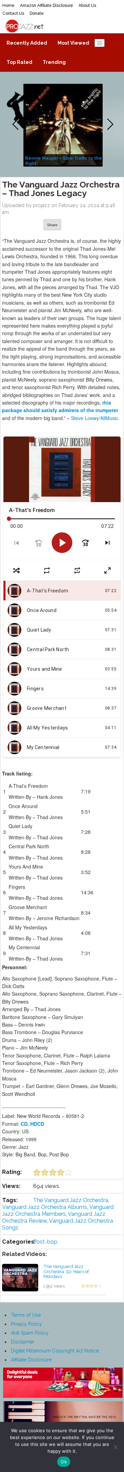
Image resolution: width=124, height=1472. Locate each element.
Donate (37, 13)
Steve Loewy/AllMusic (94, 418)
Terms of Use (26, 1315)
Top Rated (19, 62)
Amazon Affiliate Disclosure (46, 5)
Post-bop (45, 1241)
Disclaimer (22, 1342)
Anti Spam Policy (30, 1333)
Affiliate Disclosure (31, 1359)
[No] (115, 1446)
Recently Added (27, 43)
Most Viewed (73, 43)
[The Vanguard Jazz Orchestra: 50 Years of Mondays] (20, 1277)
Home (8, 5)
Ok (64, 1461)
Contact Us (13, 13)
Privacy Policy (26, 1324)
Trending (54, 62)
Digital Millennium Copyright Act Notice (55, 1351)
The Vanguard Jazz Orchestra (70, 1200)
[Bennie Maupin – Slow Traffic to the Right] (63, 124)
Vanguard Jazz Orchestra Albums (44, 1207)
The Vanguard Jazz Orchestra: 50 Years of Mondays (66, 1271)
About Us (87, 5)
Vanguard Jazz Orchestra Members (58, 1210)
